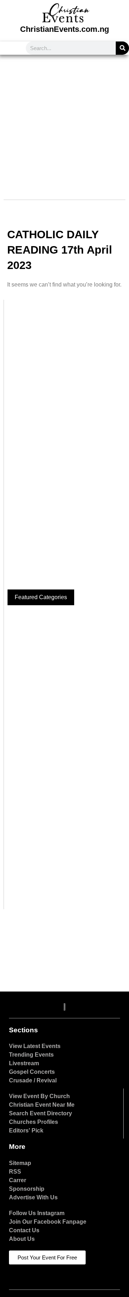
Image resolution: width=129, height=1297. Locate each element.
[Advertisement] (64, 122)
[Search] (122, 48)
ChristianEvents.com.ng (64, 29)
